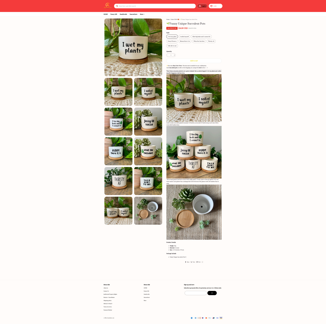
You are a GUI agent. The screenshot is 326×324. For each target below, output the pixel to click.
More (141, 14)
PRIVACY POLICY (108, 303)
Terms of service (108, 307)
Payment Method (108, 310)
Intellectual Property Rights (110, 294)
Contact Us (106, 291)
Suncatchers (133, 14)
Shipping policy (107, 300)
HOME (106, 14)
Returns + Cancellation (109, 297)
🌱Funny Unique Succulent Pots (188, 19)
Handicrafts (123, 14)
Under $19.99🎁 (175, 19)
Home (168, 19)
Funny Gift (113, 14)
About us (106, 288)
